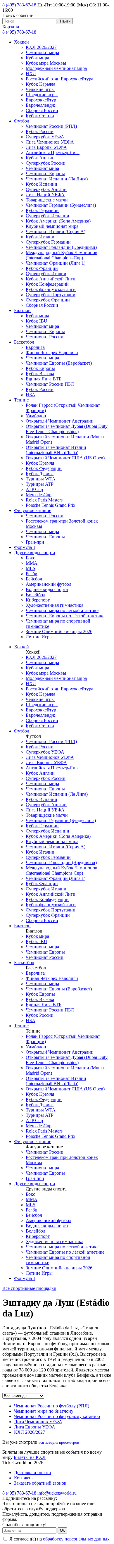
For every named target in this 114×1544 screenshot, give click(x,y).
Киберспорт (38, 599)
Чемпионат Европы (45, 173)
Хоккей (21, 41)
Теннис (21, 399)
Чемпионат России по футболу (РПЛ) (51, 1405)
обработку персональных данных (76, 1538)
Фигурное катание (32, 510)
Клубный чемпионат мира (52, 226)
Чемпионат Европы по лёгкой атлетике (65, 615)
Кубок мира (37, 57)
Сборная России (42, 110)
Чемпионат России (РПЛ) (51, 126)
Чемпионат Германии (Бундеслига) (61, 205)
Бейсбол (34, 578)
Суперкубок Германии (48, 241)
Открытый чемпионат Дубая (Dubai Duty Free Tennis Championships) (67, 429)
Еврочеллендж (40, 105)
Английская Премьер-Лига (53, 152)
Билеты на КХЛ (30, 1457)
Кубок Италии (40, 236)
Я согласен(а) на (59, 1538)
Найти (65, 21)
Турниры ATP (39, 484)
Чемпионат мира (42, 52)
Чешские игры (40, 89)
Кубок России (39, 131)
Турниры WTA (41, 478)
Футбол (21, 120)
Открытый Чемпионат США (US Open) (65, 457)
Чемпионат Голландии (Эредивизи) (61, 247)
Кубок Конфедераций (47, 284)
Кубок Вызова (40, 373)
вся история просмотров (59, 1442)
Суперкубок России (45, 163)
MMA (31, 563)
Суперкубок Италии (46, 273)
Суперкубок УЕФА (45, 136)
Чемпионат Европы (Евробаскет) (59, 363)
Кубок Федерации (44, 468)
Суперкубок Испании (47, 215)
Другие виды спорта (34, 552)
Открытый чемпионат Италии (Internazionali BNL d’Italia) (56, 450)
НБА (30, 394)
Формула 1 (24, 547)
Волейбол (35, 594)
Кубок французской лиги (51, 289)
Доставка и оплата (32, 1472)
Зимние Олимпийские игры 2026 (59, 631)
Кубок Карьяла (40, 84)
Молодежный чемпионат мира (56, 68)
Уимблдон (36, 415)
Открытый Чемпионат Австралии (60, 420)
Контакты (24, 1477)
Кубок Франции (42, 268)
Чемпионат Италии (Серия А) (55, 231)
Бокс (30, 557)
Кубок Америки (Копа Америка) (58, 220)
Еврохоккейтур (41, 99)
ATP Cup (34, 489)
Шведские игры (42, 94)
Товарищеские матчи (47, 199)
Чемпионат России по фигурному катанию (57, 1416)
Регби (31, 573)
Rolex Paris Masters (44, 499)
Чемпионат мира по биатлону (43, 1411)
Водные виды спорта (47, 589)
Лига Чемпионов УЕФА (50, 141)
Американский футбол (48, 584)
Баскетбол (24, 342)
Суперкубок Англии (46, 189)
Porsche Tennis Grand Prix (50, 505)
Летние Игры (39, 636)
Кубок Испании (41, 184)
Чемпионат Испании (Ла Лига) (57, 178)
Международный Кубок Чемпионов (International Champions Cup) (61, 255)
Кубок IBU (36, 320)
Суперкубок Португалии (50, 294)
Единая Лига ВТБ (43, 378)
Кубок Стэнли (40, 115)
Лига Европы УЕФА (46, 147)
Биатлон (22, 310)
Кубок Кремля (40, 463)
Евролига (35, 347)
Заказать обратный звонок (40, 1483)
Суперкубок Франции (48, 299)
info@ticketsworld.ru (57, 1492)
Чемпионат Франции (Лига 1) (55, 263)
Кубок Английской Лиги (50, 278)
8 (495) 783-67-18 (19, 4)
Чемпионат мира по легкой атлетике (62, 610)
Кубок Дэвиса (39, 473)
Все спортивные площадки (29, 1288)
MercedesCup (38, 494)
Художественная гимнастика (54, 605)
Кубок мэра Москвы (46, 63)
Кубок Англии (40, 157)
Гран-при (35, 542)
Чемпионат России (44, 336)
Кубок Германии (42, 210)
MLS (30, 568)
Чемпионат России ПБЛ (50, 384)
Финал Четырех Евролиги (52, 352)
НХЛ (31, 73)
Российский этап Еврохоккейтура (59, 78)
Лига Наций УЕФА (45, 194)
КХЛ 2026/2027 (41, 47)
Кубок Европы (40, 368)
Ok (62, 1530)
